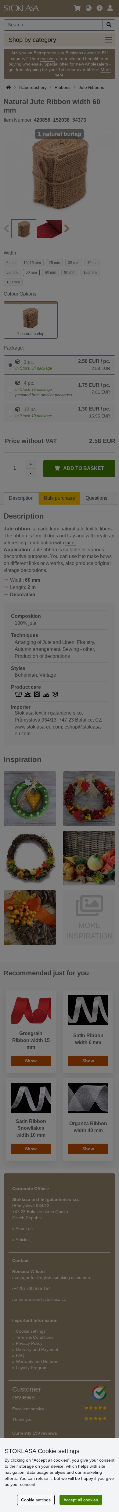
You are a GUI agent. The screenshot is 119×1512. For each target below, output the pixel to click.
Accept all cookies (80, 1499)
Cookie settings (36, 1499)
